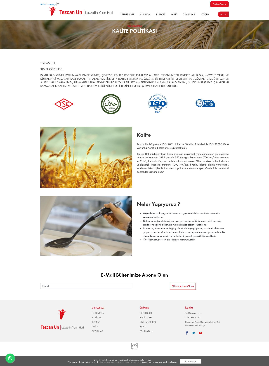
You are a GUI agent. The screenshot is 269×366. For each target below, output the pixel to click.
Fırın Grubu (146, 313)
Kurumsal (145, 14)
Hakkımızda (98, 313)
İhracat (160, 14)
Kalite (174, 14)
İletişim (205, 14)
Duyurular (189, 14)
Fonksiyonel (146, 331)
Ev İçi (142, 326)
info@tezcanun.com (193, 313)
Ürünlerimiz (127, 14)
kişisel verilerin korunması (129, 362)
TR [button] (221, 14)
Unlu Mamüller (148, 322)
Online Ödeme (219, 4)
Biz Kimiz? (96, 317)
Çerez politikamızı (108, 362)
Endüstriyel (146, 317)
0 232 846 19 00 (192, 317)
